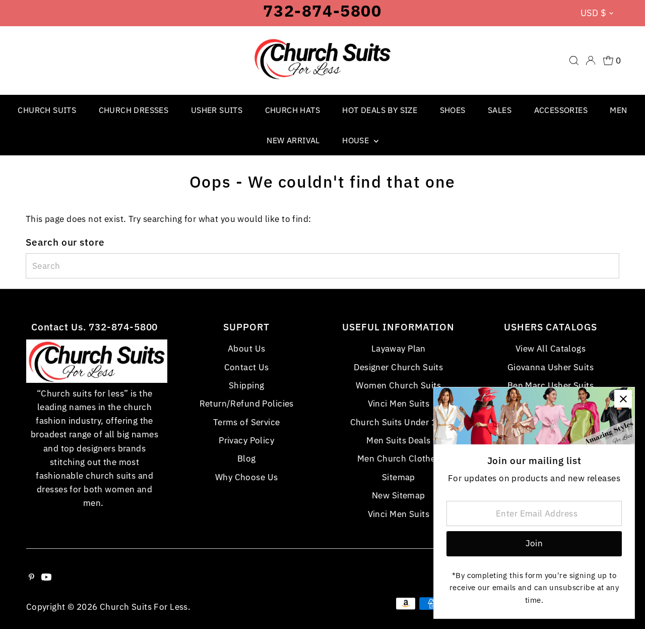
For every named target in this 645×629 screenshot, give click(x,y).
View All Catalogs (550, 348)
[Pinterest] (31, 577)
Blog (246, 458)
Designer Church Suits (398, 367)
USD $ (593, 13)
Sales (499, 110)
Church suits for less (144, 606)
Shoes (453, 110)
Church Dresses (134, 110)
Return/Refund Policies (247, 403)
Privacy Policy (246, 440)
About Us (246, 348)
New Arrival (293, 140)
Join (534, 543)
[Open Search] (573, 60)
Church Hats (292, 110)
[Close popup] (623, 399)
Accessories (561, 110)
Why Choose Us (246, 477)
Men (618, 110)
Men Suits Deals (398, 440)
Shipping (246, 385)
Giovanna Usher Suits (550, 367)
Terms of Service (246, 422)
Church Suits (47, 110)
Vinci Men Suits (398, 403)
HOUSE (356, 140)
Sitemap (398, 477)
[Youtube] (46, 577)
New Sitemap (398, 495)
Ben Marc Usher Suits (550, 385)
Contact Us (246, 367)
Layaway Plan (398, 348)
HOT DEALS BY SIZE (379, 110)
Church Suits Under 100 (398, 422)
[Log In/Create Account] (590, 60)
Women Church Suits (398, 385)
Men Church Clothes (398, 458)
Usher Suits (216, 110)
